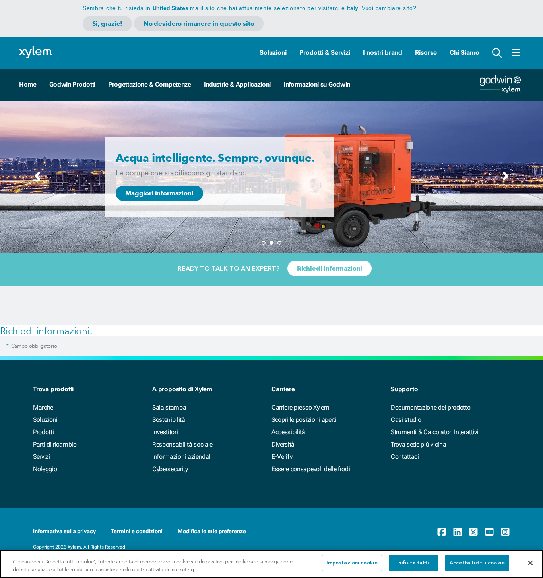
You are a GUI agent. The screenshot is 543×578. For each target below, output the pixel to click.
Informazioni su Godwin (316, 84)
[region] (271, 564)
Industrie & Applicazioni (237, 84)
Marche (43, 407)
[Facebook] (441, 532)
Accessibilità (288, 432)
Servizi (41, 456)
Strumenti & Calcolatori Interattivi (435, 432)
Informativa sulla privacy (64, 531)
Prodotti (43, 432)
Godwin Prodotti (72, 84)
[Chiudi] (530, 563)
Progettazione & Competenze (149, 84)
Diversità (283, 444)
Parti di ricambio (55, 444)
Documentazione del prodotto (430, 407)
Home (28, 84)
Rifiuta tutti (413, 563)
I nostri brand (382, 52)
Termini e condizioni (137, 531)
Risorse (426, 52)
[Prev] (37, 178)
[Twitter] (473, 532)
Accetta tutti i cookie (477, 563)
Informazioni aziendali (182, 456)
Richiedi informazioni (330, 268)
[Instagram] (505, 532)
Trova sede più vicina (418, 444)
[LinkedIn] (457, 532)
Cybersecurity (170, 469)
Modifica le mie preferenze (212, 531)
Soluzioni (273, 52)
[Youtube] (489, 532)
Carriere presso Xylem (300, 407)
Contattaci (405, 456)
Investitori (165, 432)
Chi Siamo (464, 52)
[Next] (505, 178)
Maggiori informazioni (159, 193)
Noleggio (45, 469)
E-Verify (282, 456)
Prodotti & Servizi (324, 52)
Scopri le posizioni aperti (304, 419)
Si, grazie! (107, 23)
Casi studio (406, 419)
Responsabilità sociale (182, 444)
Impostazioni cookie (352, 563)
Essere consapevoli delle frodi (311, 469)
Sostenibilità (168, 419)
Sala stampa (169, 407)
